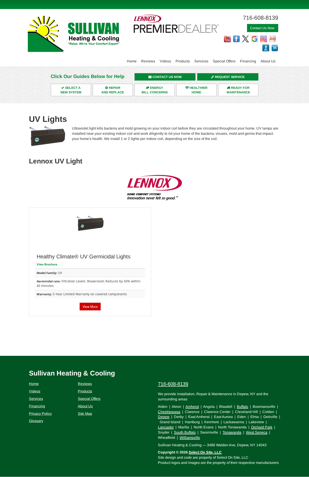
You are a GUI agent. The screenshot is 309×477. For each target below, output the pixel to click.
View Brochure (47, 264)
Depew (163, 417)
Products (183, 61)
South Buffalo (185, 432)
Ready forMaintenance (238, 90)
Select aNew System (70, 90)
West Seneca (256, 432)
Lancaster (166, 427)
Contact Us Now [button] (262, 28)
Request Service (229, 77)
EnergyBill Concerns (155, 90)
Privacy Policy (40, 414)
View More (90, 306)
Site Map (85, 414)
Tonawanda (232, 432)
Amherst (192, 407)
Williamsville (190, 437)
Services (201, 61)
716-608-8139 (173, 384)
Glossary (36, 421)
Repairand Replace (112, 90)
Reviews (148, 61)
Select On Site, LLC (205, 452)
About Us (268, 61)
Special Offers (224, 61)
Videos (165, 61)
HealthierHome (198, 90)
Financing (248, 61)
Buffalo (242, 407)
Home (132, 61)
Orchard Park (261, 427)
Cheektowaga (169, 412)
